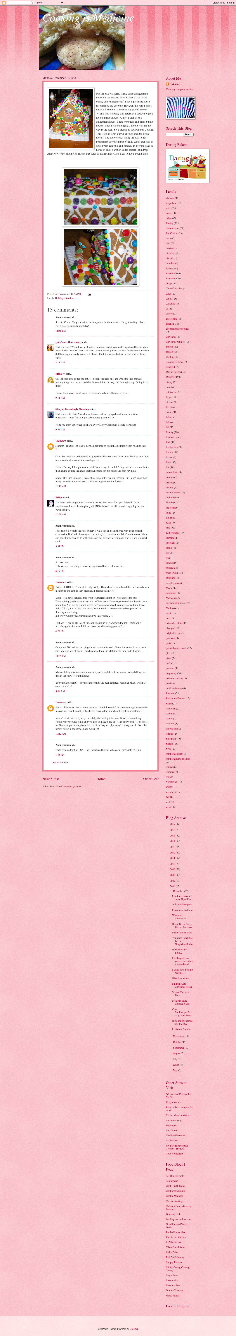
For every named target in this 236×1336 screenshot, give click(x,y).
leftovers (170, 542)
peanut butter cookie (176, 648)
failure (169, 417)
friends (169, 452)
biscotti (169, 258)
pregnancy (171, 673)
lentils (169, 547)
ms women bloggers (176, 603)
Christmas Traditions (182, 910)
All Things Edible (175, 1176)
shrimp (169, 733)
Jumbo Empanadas (175, 1232)
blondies (170, 263)
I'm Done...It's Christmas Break (182, 985)
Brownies (171, 278)
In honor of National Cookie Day (182, 1022)
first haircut (172, 437)
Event (169, 407)
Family (169, 432)
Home (101, 778)
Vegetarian (171, 782)
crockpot (170, 367)
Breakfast (171, 273)
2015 (173, 835)
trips (168, 777)
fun (167, 467)
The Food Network (175, 1135)
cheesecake (171, 318)
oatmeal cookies (174, 623)
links (168, 558)
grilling (170, 482)
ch (167, 308)
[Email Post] (89, 294)
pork (168, 663)
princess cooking (174, 678)
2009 (173, 869)
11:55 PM (60, 330)
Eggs (168, 397)
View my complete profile (179, 89)
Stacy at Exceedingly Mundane (72, 409)
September (179, 1047)
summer (170, 772)
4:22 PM (59, 631)
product (170, 683)
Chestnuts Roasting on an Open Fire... (182, 897)
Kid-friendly (172, 532)
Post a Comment (60, 762)
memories (171, 593)
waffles (169, 786)
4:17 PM (59, 571)
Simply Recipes (174, 1262)
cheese (169, 313)
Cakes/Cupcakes (174, 288)
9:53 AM (60, 429)
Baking (169, 223)
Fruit (168, 462)
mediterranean (173, 583)
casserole (170, 303)
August (177, 1053)
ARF (168, 208)
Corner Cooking (174, 1201)
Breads (169, 268)
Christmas (171, 336)
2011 (173, 858)
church (169, 346)
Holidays (59, 298)
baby (168, 218)
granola (170, 477)
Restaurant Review (175, 698)
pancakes (170, 638)
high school (172, 497)
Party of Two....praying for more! (179, 1109)
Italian (169, 517)
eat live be (171, 392)
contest (169, 351)
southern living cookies (178, 758)
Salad (169, 703)
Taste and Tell (173, 1285)
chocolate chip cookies (177, 328)
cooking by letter (174, 362)
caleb (168, 293)
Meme (169, 588)
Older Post (151, 778)
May (175, 1070)
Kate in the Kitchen (176, 1237)
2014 (173, 841)
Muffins (170, 608)
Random (69, 298)
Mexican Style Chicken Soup (180, 1002)
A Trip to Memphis (182, 904)
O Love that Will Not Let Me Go (178, 1095)
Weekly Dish (172, 1295)
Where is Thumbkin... (179, 917)
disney (169, 382)
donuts (169, 387)
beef (168, 243)
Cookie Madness (174, 1196)
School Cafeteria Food (180, 993)
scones (169, 718)
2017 (173, 824)
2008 (173, 875)
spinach (170, 767)
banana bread (172, 228)
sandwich (171, 708)
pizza (168, 658)
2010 (173, 863)
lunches (170, 562)
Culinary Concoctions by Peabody (178, 1207)
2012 (173, 852)
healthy (169, 487)
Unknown (60, 441)
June (175, 1064)
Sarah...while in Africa (177, 1115)
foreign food (172, 447)
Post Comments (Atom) (68, 786)
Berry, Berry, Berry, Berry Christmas (182, 925)
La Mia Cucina (173, 1242)
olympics (170, 628)
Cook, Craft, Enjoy (175, 1186)
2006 (173, 886)
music (169, 613)
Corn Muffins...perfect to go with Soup (182, 1012)
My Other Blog (173, 1120)
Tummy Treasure (174, 1290)
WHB (169, 797)
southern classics (174, 753)
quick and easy (173, 688)
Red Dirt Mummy (175, 1257)
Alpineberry (172, 1181)
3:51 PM (59, 546)
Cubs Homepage (174, 1153)
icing (168, 512)
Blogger (134, 1328)
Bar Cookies (172, 233)
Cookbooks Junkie (175, 1191)
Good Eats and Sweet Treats (177, 1225)
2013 (173, 847)
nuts (168, 618)
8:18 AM (60, 362)
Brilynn (59, 497)
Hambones (171, 1125)
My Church (172, 1130)
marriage (170, 577)
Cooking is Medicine (88, 17)
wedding (170, 792)
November (179, 1036)
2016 (173, 830)
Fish (168, 442)
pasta (168, 643)
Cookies (170, 357)
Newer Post (50, 778)
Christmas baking (175, 341)
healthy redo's (173, 492)
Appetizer (171, 203)
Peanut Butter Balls (182, 932)
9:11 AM (60, 397)
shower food (172, 728)
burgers (170, 283)
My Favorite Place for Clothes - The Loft (177, 1147)
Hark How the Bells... (179, 951)
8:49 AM (60, 691)
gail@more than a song (68, 342)
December (178, 891)
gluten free (171, 472)
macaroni (171, 567)
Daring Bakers (173, 372)
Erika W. (60, 374)
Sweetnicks (172, 1280)
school (169, 713)
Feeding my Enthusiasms (178, 1219)
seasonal (170, 723)
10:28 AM (60, 514)
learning (170, 537)
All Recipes (172, 1140)
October (177, 1042)
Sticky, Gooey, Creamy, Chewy (178, 1268)
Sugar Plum (172, 1275)
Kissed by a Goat (180, 978)
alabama (170, 198)
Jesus (168, 522)
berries (169, 248)
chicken (170, 323)
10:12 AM (60, 733)
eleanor (169, 402)
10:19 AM (60, 486)
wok (168, 802)
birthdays (171, 253)
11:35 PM (60, 656)
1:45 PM (59, 754)
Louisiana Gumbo (181, 1029)
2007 (173, 880)
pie (167, 653)
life (167, 552)
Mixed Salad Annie (176, 1247)
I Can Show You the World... (182, 971)
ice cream (171, 507)
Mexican (170, 598)
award (169, 213)
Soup (168, 748)
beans (169, 238)
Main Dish (171, 572)
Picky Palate (172, 1252)
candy (169, 298)
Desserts (170, 377)
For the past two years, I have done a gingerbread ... (182, 961)
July (175, 1059)
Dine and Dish (173, 1214)
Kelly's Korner (173, 1102)
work (168, 807)
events (169, 412)
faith (168, 422)
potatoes (170, 668)
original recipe (173, 633)
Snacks (169, 743)
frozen (169, 457)
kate (168, 527)
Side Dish (171, 738)
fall (167, 427)
